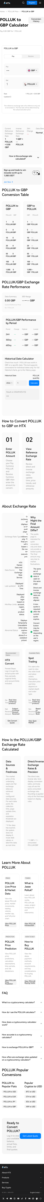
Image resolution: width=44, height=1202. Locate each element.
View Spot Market (32, 722)
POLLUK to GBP (10, 1107)
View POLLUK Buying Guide (30, 982)
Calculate (34, 383)
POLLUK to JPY (9, 1102)
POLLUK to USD (10, 1092)
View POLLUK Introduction (30, 924)
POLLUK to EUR (10, 1097)
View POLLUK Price (10, 924)
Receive (31, 56)
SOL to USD (30, 1102)
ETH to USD (30, 1097)
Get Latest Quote (30, 1136)
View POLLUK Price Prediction (10, 982)
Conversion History (36, 20)
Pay (13, 56)
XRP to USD (30, 1107)
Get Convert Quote (12, 722)
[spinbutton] (15, 70)
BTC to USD (30, 1092)
